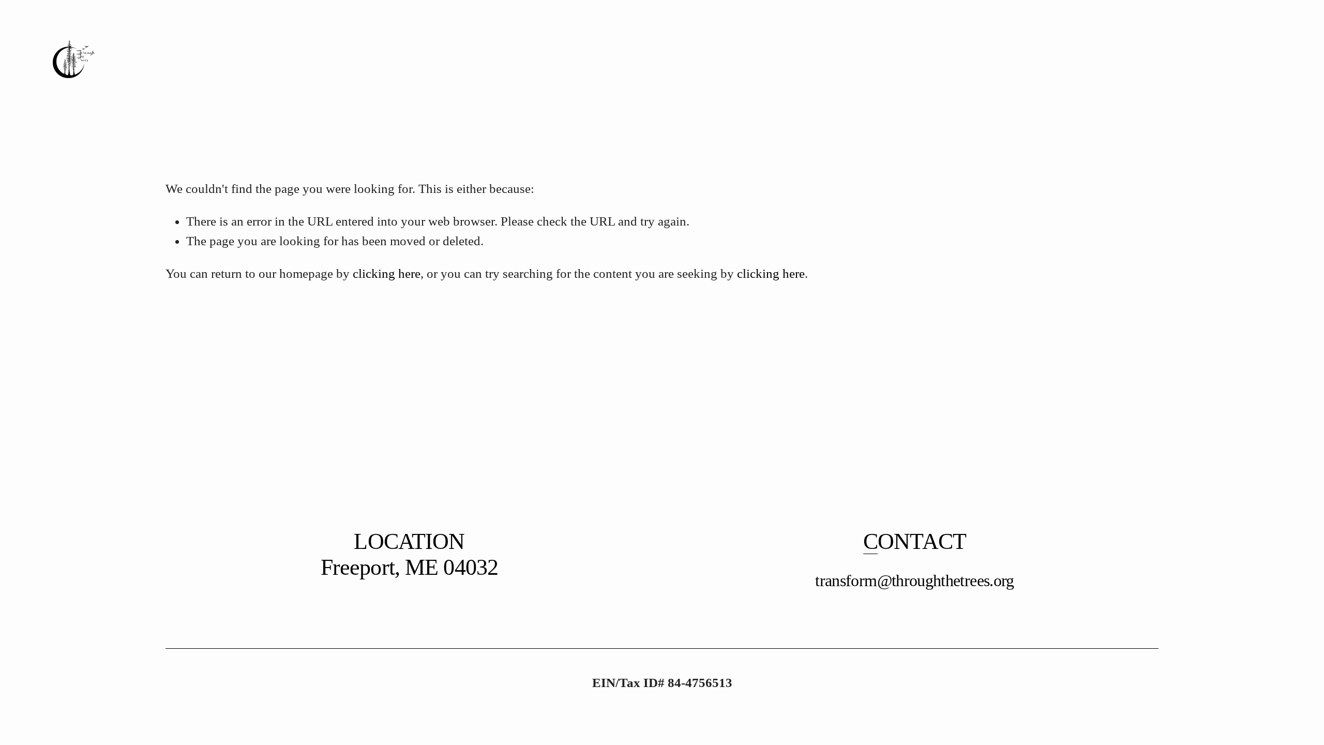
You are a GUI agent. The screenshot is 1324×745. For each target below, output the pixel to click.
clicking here (386, 273)
